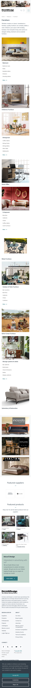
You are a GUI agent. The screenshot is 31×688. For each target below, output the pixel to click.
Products (4, 618)
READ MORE (10, 578)
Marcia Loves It (6, 628)
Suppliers (4, 615)
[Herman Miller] (20, 493)
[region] (15, 674)
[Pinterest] (20, 647)
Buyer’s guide (19, 618)
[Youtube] (16, 647)
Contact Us (18, 620)
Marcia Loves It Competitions (19, 626)
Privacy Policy (19, 637)
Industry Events (20, 632)
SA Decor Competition (21, 629)
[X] (7, 647)
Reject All (15, 684)
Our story (18, 615)
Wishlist (4, 630)
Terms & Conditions (21, 634)
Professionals (5, 620)
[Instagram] (12, 647)
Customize (16, 680)
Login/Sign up (5, 633)
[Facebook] (3, 647)
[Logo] (10, 10)
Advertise (18, 623)
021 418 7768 (18, 650)
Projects (4, 623)
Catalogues (5, 625)
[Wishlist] (23, 10)
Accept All (15, 675)
